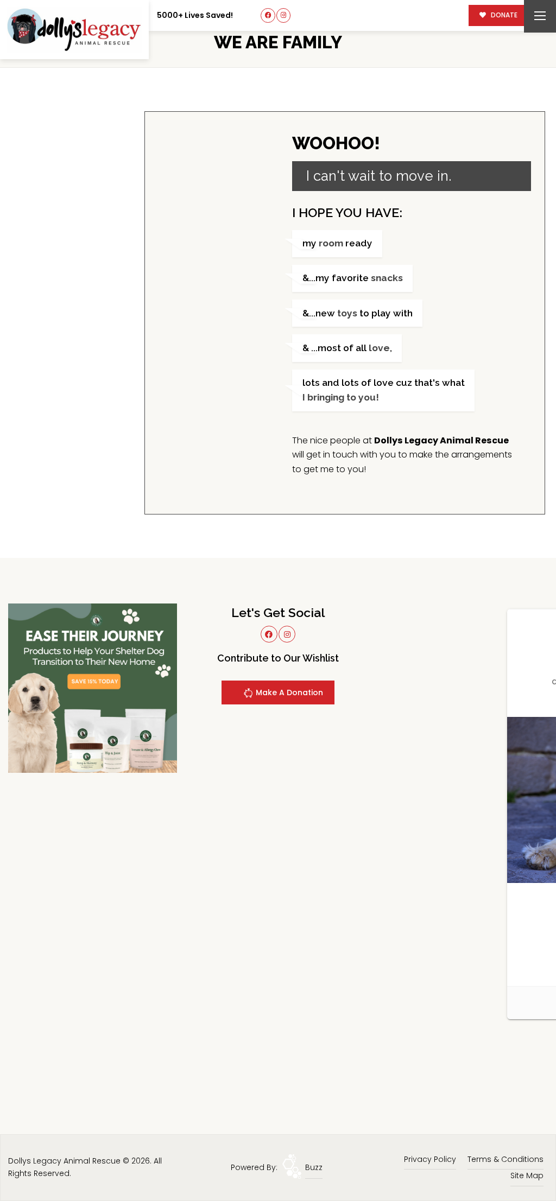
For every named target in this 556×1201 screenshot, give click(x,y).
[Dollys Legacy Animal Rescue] (74, 30)
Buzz (314, 1167)
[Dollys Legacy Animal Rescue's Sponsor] (92, 687)
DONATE (503, 15)
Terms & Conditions (505, 1159)
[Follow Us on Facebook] (268, 15)
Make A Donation (288, 692)
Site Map (527, 1175)
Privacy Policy (430, 1159)
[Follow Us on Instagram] (283, 15)
